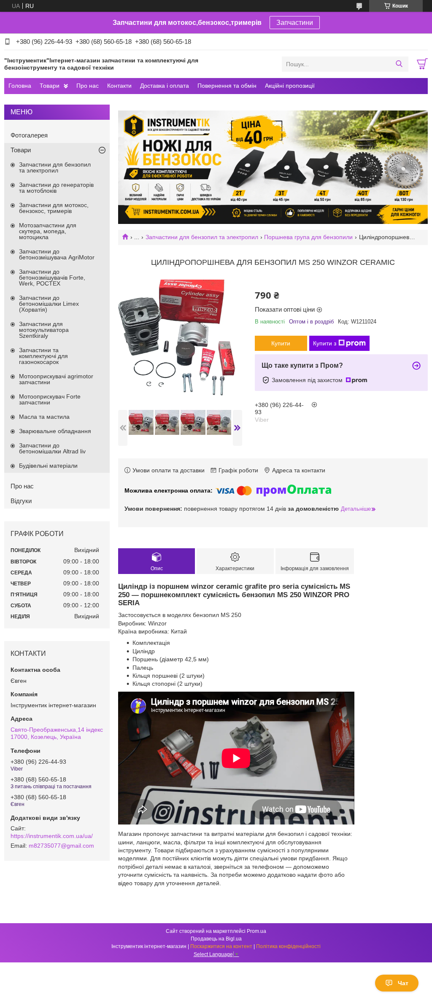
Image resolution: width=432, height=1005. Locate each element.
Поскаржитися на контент (221, 946)
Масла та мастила (44, 416)
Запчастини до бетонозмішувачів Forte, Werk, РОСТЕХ (52, 277)
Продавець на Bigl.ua (216, 939)
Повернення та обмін (226, 85)
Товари (49, 85)
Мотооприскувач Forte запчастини (50, 399)
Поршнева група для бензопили (308, 237)
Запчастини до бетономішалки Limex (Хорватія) (49, 303)
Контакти (119, 85)
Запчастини (294, 22)
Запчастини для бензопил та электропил (202, 237)
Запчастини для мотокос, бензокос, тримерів (54, 208)
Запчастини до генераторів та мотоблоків (56, 187)
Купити (280, 343)
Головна (19, 85)
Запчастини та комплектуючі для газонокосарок (43, 356)
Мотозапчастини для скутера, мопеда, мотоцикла (47, 231)
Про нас (87, 85)
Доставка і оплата (164, 85)
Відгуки (21, 500)
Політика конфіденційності (288, 946)
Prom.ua (256, 931)
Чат (403, 983)
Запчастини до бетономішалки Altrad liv (52, 448)
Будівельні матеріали (48, 465)
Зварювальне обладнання (55, 431)
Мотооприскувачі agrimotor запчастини (56, 379)
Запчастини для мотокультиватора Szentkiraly (44, 330)
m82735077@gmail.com (61, 845)
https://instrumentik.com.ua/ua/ (52, 836)
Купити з (324, 343)
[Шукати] (398, 64)
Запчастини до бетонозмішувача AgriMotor (56, 254)
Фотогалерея (29, 135)
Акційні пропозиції (290, 85)
